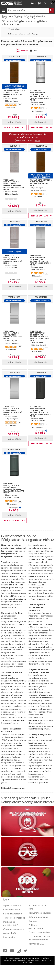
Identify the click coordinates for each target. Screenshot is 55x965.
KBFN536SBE (41, 373)
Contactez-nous (11, 909)
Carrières (33, 921)
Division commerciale (39, 932)
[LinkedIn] (5, 952)
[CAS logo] (14, 3)
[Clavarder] (39, 3)
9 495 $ (40, 433)
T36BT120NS (41, 221)
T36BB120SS (14, 297)
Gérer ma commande (13, 929)
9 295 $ (40, 117)
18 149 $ (13, 206)
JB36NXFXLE (41, 146)
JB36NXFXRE (14, 56)
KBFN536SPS (41, 56)
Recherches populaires (39, 912)
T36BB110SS (14, 373)
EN (45, 3)
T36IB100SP (14, 221)
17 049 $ (13, 281)
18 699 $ (13, 357)
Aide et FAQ (9, 933)
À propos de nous (12, 905)
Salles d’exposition (12, 913)
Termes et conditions (14, 917)
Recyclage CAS (36, 943)
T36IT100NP (14, 146)
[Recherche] (51, 10)
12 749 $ (13, 117)
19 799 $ (40, 281)
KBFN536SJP (14, 449)
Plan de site (9, 937)
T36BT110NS (41, 297)
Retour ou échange (38, 917)
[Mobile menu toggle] (3, 10)
